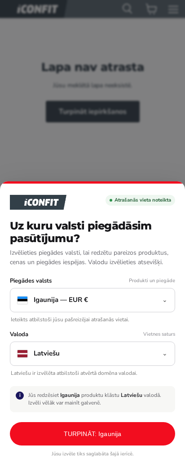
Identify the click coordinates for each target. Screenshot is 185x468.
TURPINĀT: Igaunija (93, 433)
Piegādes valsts (31, 281)
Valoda (19, 334)
